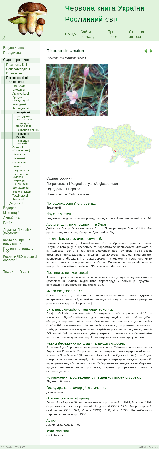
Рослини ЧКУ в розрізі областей (20, 258)
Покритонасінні (17, 77)
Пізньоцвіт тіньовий (22, 142)
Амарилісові (20, 93)
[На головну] (3, 38)
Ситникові (19, 162)
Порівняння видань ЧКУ (18, 250)
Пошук (70, 34)
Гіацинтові (19, 154)
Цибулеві (18, 89)
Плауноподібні (16, 64)
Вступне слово (14, 48)
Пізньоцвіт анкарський (23, 124)
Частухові (18, 85)
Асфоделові (20, 108)
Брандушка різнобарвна (24, 117)
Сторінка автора (136, 34)
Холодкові (19, 104)
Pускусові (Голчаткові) (20, 182)
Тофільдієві (20, 195)
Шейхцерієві (20, 187)
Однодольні (17, 81)
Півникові (18, 158)
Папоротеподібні (18, 69)
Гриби (7, 222)
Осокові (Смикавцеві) (21, 149)
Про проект (113, 34)
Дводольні (16, 203)
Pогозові (18, 199)
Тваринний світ (16, 271)
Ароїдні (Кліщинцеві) (21, 99)
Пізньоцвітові (21, 112)
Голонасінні (14, 73)
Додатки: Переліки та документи (19, 231)
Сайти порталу (87, 34)
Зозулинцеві (20, 170)
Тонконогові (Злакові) (20, 175)
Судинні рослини (16, 60)
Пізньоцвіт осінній (27, 129)
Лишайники (12, 218)
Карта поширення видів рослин (16, 241)
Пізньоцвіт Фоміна (22, 135)
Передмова (12, 53)
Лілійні (16, 166)
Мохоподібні (12, 213)
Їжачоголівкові (21, 191)
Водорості (11, 208)
